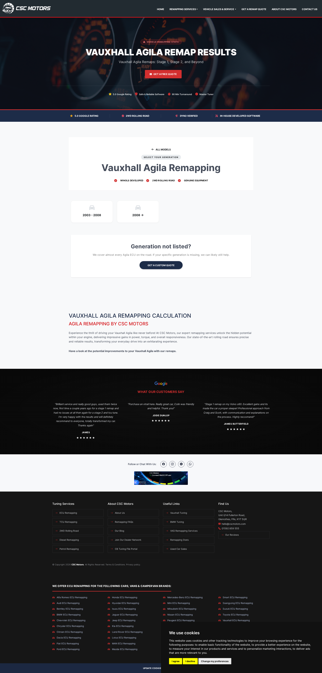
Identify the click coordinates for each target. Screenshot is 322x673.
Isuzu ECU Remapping (123, 608)
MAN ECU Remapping (123, 643)
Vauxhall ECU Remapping (236, 620)
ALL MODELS (163, 149)
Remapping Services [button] (183, 9)
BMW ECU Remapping (68, 614)
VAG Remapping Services (184, 530)
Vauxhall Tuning (178, 513)
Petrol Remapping (69, 549)
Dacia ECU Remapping (68, 637)
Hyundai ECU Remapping (125, 603)
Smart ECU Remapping (234, 597)
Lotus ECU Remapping (123, 637)
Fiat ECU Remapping (67, 643)
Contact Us (309, 9)
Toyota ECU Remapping (235, 614)
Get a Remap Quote (253, 9)
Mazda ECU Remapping (124, 649)
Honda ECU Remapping (124, 597)
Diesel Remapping (69, 540)
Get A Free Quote (165, 74)
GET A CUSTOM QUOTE (161, 265)
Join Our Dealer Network (127, 540)
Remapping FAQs (123, 522)
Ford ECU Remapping (67, 649)
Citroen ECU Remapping (69, 632)
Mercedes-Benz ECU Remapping (185, 597)
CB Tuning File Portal (125, 549)
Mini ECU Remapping (178, 603)
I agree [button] (175, 661)
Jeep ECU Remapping (123, 620)
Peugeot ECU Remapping (181, 620)
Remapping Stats (179, 540)
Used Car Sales (178, 549)
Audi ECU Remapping (67, 603)
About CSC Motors (284, 9)
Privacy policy (133, 564)
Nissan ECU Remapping (180, 614)
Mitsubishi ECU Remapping (181, 608)
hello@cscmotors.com (234, 523)
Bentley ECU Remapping (69, 608)
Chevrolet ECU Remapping (70, 620)
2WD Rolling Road (69, 530)
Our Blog (119, 530)
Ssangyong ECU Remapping (237, 603)
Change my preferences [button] (215, 661)
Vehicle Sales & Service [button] (218, 9)
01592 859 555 (230, 528)
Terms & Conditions (115, 564)
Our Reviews (232, 534)
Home (160, 9)
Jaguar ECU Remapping (124, 614)
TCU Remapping (68, 522)
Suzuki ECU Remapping (235, 608)
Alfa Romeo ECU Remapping (71, 597)
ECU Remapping (68, 513)
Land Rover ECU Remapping (127, 632)
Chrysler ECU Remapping (70, 626)
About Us (119, 513)
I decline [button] (190, 661)
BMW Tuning (177, 522)
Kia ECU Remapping (122, 626)
